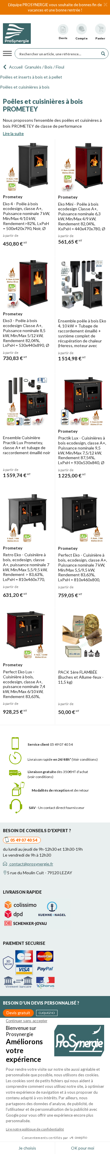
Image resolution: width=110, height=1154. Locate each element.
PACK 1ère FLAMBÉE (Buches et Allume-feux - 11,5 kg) (81, 677)
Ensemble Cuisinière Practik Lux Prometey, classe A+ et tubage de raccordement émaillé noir (26, 445)
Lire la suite (13, 133)
